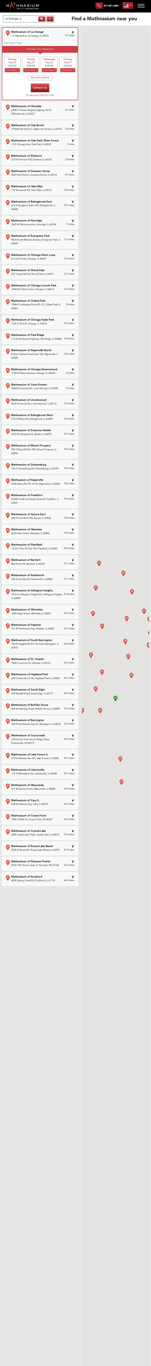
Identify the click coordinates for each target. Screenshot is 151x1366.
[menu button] (127, 5)
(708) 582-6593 (46, 95)
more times (11, 70)
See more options (40, 78)
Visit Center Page (13, 43)
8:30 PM (12, 66)
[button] (115, 698)
